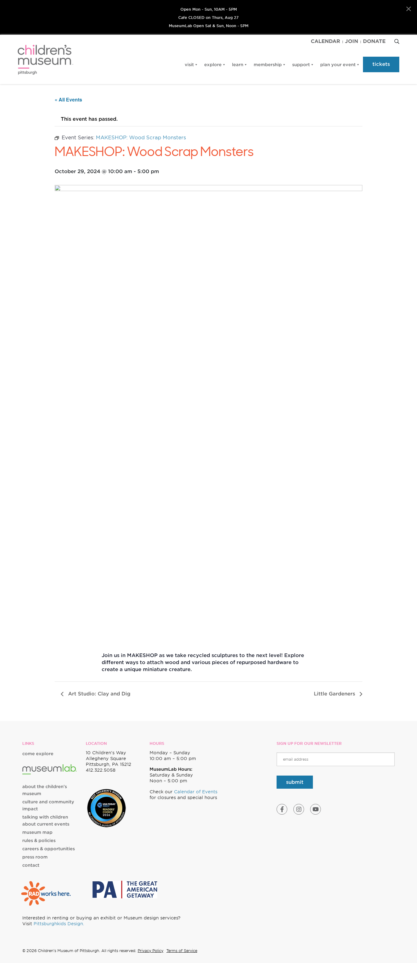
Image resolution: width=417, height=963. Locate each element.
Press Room (35, 857)
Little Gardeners (335, 694)
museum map (37, 832)
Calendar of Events (195, 791)
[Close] (408, 9)
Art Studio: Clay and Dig (98, 694)
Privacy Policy (150, 950)
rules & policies (39, 840)
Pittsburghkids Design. (59, 923)
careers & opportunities (48, 848)
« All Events (68, 99)
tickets (381, 64)
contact (30, 865)
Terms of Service (181, 950)
